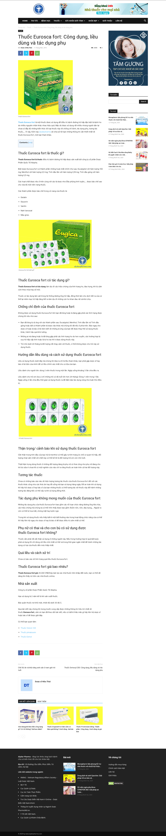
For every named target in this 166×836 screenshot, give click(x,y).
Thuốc (57, 21)
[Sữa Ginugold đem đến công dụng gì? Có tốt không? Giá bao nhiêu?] (31, 716)
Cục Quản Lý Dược (28, 788)
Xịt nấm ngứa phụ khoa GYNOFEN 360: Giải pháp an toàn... (88, 789)
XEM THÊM (42, 701)
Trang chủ (21, 27)
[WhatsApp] (37, 53)
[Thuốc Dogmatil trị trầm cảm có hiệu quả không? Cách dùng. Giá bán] (60, 716)
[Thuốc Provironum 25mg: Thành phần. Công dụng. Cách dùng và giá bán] (89, 716)
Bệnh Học (45, 21)
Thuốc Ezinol (26, 637)
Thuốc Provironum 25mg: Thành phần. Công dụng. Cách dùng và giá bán (89, 729)
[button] (145, 21)
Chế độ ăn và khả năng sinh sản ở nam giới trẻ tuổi (36, 669)
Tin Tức (34, 21)
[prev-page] (19, 736)
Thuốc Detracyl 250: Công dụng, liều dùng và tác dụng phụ (83, 669)
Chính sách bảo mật (117, 768)
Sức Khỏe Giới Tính (74, 21)
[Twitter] (26, 53)
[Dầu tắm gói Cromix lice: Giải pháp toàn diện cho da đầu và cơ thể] (142, 167)
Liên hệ (119, 21)
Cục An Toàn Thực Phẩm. (31, 792)
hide (30, 142)
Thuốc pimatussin (28, 632)
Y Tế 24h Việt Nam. (28, 814)
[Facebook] (20, 53)
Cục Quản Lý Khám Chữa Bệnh (33, 817)
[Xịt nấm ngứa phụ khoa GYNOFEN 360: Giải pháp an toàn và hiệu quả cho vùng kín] (142, 144)
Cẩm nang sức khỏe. (29, 796)
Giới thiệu (107, 21)
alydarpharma (45, 132)
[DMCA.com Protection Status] (116, 784)
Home (25, 21)
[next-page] (23, 736)
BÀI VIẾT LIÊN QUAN (27, 701)
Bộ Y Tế (23, 785)
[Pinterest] (31, 53)
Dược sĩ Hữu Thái (26, 48)
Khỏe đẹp (93, 21)
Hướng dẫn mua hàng (117, 764)
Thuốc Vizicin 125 (28, 628)
